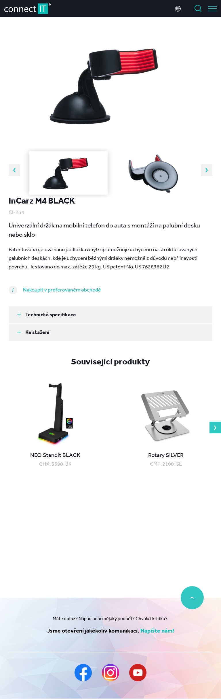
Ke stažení (37, 332)
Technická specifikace (50, 314)
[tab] (110, 314)
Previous (14, 170)
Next (206, 170)
